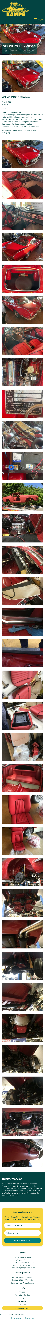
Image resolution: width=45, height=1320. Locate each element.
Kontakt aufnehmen (22, 1308)
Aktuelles (22, 1304)
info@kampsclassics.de (25, 1268)
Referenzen (22, 1301)
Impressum (29, 1318)
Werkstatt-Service (22, 1295)
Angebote (22, 1292)
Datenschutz (16, 1318)
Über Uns (22, 1298)
